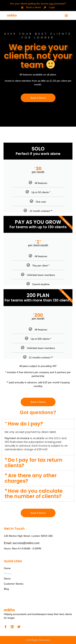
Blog (6, 588)
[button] (66, 15)
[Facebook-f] (5, 626)
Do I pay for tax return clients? (33, 463)
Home (7, 568)
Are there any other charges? (31, 478)
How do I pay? (25, 423)
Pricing (7, 573)
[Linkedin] (12, 626)
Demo (7, 578)
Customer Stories (13, 583)
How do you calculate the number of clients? (34, 493)
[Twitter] (19, 626)
